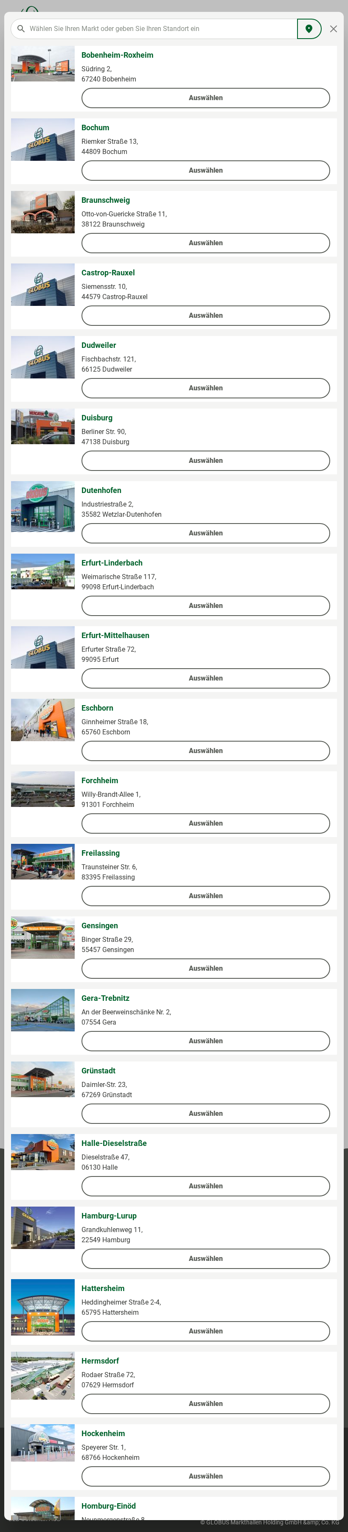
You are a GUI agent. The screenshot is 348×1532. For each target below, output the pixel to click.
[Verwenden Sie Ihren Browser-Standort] (309, 29)
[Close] (333, 28)
